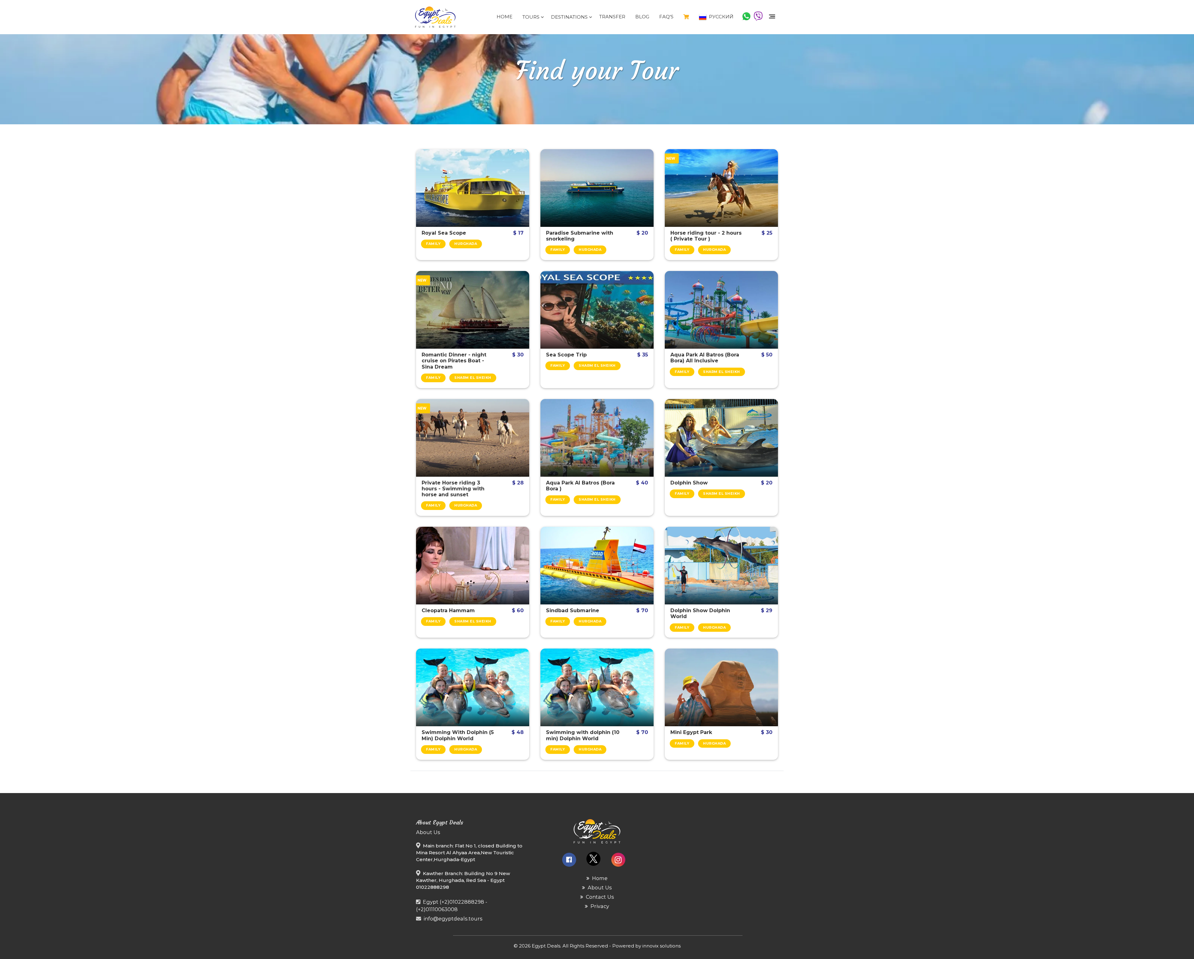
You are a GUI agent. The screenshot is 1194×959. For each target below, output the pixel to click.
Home (504, 17)
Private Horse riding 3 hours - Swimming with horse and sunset (453, 489)
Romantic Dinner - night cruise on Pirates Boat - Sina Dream (454, 360)
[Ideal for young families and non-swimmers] (597, 565)
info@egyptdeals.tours (453, 918)
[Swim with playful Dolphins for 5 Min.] (472, 687)
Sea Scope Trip (566, 355)
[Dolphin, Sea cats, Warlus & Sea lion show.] (721, 565)
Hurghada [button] (465, 243)
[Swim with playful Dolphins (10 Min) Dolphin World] (597, 687)
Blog (642, 17)
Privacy (599, 906)
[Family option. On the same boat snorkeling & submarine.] (597, 188)
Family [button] (433, 243)
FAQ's (666, 17)
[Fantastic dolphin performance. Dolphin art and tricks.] (721, 438)
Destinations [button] (570, 17)
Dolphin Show (689, 483)
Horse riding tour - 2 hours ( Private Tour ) (706, 236)
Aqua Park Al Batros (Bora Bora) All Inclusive (704, 358)
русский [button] (721, 17)
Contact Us (599, 897)
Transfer (612, 17)
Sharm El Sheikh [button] (472, 377)
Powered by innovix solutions (646, 946)
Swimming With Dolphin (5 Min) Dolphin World (458, 735)
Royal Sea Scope (444, 233)
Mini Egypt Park (691, 732)
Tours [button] (531, 17)
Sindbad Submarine (572, 610)
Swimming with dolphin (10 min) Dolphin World (582, 735)
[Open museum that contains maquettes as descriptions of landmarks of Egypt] (721, 687)
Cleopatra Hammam (448, 610)
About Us (599, 887)
